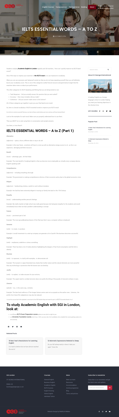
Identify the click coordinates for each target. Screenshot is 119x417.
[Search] (108, 69)
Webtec (67, 411)
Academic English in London (27, 68)
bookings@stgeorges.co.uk (15, 387)
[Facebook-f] (99, 111)
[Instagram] (103, 111)
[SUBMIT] (109, 387)
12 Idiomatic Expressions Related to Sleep (63, 341)
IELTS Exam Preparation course (27, 314)
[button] (9, 327)
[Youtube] (110, 111)
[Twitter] (106, 111)
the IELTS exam (39, 76)
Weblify (61, 411)
